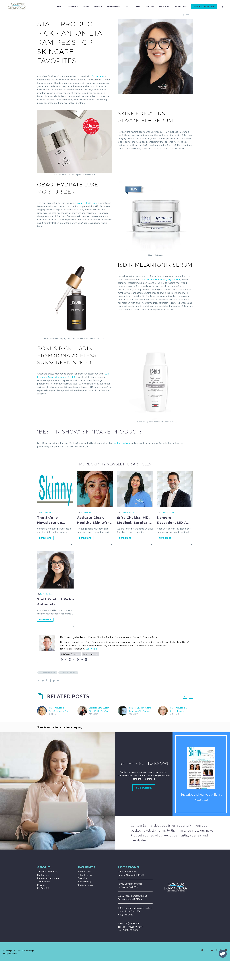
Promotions (180, 7)
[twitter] (202, 950)
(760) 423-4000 (131, 923)
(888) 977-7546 (135, 926)
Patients (98, 7)
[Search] (221, 6)
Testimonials (43, 881)
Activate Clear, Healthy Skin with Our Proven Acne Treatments (93, 520)
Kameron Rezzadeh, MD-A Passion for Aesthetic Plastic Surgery (172, 520)
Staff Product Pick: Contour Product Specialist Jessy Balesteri (181, 711)
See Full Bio (91, 648)
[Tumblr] (50, 680)
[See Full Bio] (98, 648)
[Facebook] (61, 659)
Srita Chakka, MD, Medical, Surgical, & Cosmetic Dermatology (133, 520)
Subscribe (144, 787)
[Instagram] (69, 659)
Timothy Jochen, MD (47, 871)
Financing (82, 878)
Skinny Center (114, 7)
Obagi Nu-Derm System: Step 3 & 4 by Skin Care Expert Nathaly (99, 711)
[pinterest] (216, 950)
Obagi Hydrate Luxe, (87, 202)
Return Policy (84, 881)
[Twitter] (43, 680)
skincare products (68, 673)
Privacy (41, 884)
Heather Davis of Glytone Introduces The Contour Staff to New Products (140, 711)
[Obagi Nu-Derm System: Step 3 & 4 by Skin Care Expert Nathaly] (83, 711)
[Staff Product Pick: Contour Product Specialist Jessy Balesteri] (164, 711)
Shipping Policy (85, 884)
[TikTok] (73, 659)
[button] (72, 544)
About (86, 7)
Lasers (138, 7)
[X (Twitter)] (65, 659)
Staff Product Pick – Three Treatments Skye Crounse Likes (59, 711)
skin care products (48, 673)
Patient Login (84, 871)
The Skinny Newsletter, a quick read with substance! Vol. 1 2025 (52, 520)
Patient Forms (84, 874)
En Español (43, 888)
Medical (60, 7)
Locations (164, 7)
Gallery (150, 7)
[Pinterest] (77, 659)
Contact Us (43, 874)
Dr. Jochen (97, 76)
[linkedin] (212, 950)
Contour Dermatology (25, 950)
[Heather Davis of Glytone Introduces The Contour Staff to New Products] (123, 711)
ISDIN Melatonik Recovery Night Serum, (161, 279)
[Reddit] (58, 680)
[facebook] (207, 950)
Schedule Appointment (204, 7)
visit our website (122, 442)
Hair (128, 7)
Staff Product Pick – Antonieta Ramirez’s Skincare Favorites (55, 602)
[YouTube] (81, 659)
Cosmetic (73, 7)
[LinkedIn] (85, 659)
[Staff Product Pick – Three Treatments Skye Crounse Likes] (43, 711)
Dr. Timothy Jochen (47, 512)
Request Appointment (48, 878)
